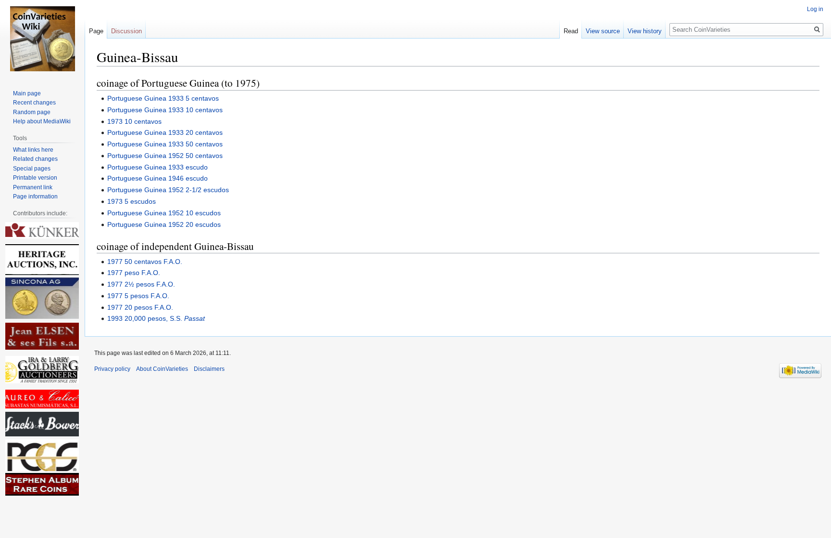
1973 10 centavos (134, 121)
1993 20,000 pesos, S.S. (156, 318)
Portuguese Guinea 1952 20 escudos (164, 224)
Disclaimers (209, 369)
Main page (27, 93)
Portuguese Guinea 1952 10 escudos (164, 213)
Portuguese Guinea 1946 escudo (157, 178)
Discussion (126, 31)
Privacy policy (112, 369)
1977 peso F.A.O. (133, 272)
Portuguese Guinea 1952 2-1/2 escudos (168, 190)
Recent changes (34, 102)
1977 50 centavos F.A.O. (144, 261)
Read (571, 31)
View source (603, 31)
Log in (815, 9)
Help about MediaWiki (42, 121)
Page (96, 31)
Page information (35, 196)
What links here (33, 149)
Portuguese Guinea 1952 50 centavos (165, 155)
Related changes (35, 159)
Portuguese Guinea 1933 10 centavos (165, 110)
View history (645, 31)
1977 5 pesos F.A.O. (138, 296)
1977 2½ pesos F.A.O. (141, 284)
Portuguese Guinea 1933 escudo (157, 167)
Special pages (31, 168)
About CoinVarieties (162, 369)
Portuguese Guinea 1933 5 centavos (163, 98)
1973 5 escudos (131, 201)
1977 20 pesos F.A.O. (140, 307)
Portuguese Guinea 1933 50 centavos (165, 144)
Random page (31, 112)
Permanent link (32, 187)
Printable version (35, 177)
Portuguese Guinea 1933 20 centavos (165, 132)
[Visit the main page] (42, 38)
